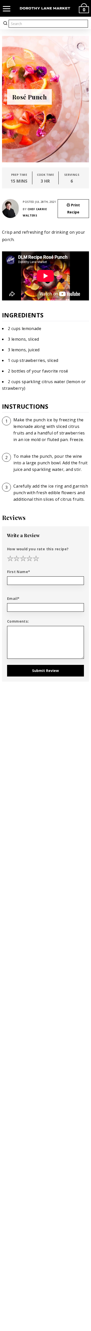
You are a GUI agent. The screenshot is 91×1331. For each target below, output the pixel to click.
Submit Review (45, 670)
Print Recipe (73, 208)
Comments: (18, 621)
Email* (13, 598)
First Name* (18, 571)
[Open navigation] (6, 8)
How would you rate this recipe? (38, 549)
